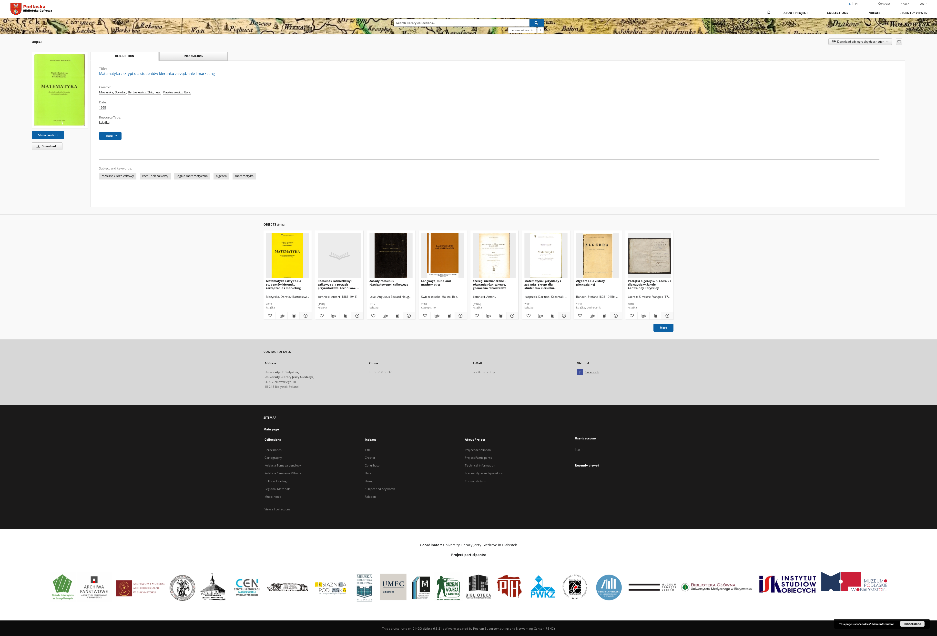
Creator (370, 458)
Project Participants (478, 458)
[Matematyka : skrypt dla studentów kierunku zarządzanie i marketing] (59, 90)
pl (856, 3)
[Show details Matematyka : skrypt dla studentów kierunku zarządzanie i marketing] (305, 316)
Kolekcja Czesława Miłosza (283, 473)
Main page (271, 429)
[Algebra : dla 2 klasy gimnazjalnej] (597, 255)
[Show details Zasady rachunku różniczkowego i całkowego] (408, 316)
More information (883, 624)
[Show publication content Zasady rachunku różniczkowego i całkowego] (397, 316)
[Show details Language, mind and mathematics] (460, 316)
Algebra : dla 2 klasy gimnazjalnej (590, 282)
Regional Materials (277, 489)
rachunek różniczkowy (118, 176)
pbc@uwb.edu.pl (484, 372)
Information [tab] (194, 56)
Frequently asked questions (484, 473)
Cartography (273, 458)
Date (368, 473)
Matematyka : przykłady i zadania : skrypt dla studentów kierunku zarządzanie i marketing (542, 284)
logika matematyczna (192, 176)
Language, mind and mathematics (436, 282)
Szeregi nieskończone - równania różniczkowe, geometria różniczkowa (489, 284)
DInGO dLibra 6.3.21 (427, 628)
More (663, 328)
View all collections (277, 509)
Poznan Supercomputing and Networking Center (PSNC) (514, 628)
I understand (912, 624)
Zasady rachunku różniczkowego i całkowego (388, 282)
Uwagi (369, 481)
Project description (478, 450)
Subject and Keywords (380, 489)
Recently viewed (913, 13)
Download (48, 146)
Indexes (874, 13)
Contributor (373, 465)
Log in (579, 449)
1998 (102, 107)
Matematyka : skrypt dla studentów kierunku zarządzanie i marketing (283, 284)
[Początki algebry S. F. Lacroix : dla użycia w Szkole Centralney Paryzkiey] (649, 255)
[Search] (537, 23)
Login (923, 3)
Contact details (475, 481)
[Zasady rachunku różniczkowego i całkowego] (391, 255)
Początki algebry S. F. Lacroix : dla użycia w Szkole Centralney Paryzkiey (649, 284)
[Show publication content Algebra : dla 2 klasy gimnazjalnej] (604, 316)
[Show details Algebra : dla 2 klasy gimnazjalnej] (615, 316)
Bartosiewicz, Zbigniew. (144, 92)
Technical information (480, 465)
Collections (837, 13)
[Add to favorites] (899, 42)
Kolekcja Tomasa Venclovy (283, 465)
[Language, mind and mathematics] (442, 255)
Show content (48, 135)
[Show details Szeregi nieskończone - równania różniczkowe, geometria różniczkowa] (512, 316)
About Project (796, 13)
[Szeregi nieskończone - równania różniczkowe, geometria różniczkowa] (494, 255)
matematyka (244, 176)
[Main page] (768, 12)
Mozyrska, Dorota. (112, 92)
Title (368, 450)
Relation (370, 497)
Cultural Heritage (276, 481)
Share (905, 4)
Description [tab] (124, 56)
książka (104, 122)
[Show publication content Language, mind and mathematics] (449, 316)
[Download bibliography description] (281, 316)
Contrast (884, 3)
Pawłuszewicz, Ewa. (177, 92)
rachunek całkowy (155, 176)
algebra (221, 176)
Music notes (273, 497)
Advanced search (522, 30)
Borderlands (273, 450)
